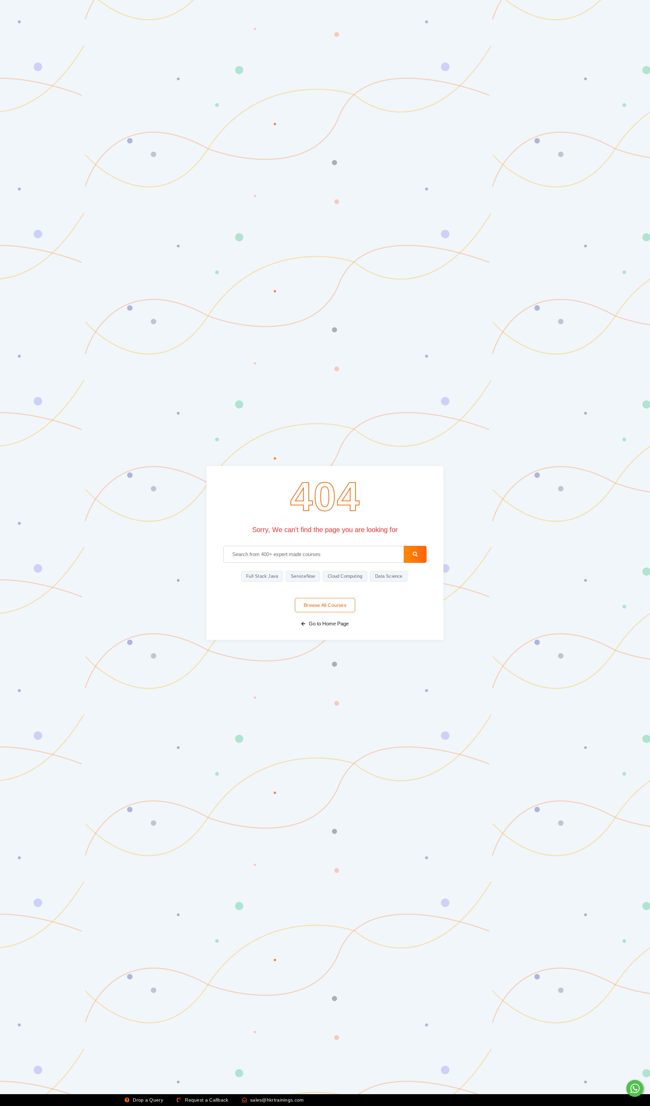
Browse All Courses (325, 605)
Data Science (388, 576)
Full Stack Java (262, 576)
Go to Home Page (328, 623)
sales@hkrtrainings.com (276, 1100)
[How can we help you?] (634, 1088)
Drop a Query (147, 1100)
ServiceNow (303, 576)
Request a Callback (206, 1100)
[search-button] (415, 554)
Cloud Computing (345, 576)
